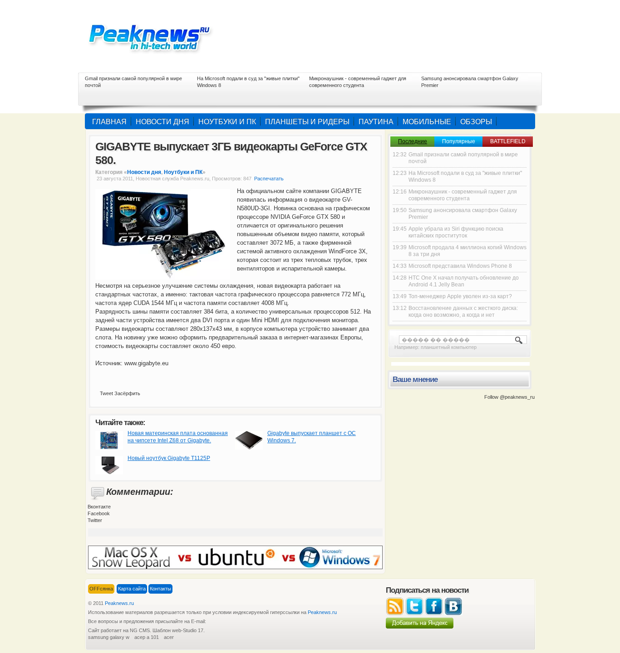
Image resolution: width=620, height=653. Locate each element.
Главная (109, 122)
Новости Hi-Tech (156, 36)
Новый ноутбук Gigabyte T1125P (169, 458)
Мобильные (427, 122)
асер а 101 (146, 637)
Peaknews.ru (119, 603)
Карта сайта (132, 588)
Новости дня (162, 122)
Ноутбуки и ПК (227, 122)
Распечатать (269, 178)
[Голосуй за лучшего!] (235, 557)
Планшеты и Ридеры (307, 122)
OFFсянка (101, 588)
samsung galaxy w (108, 637)
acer (169, 637)
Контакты (160, 588)
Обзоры (476, 122)
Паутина (376, 122)
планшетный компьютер (449, 347)
